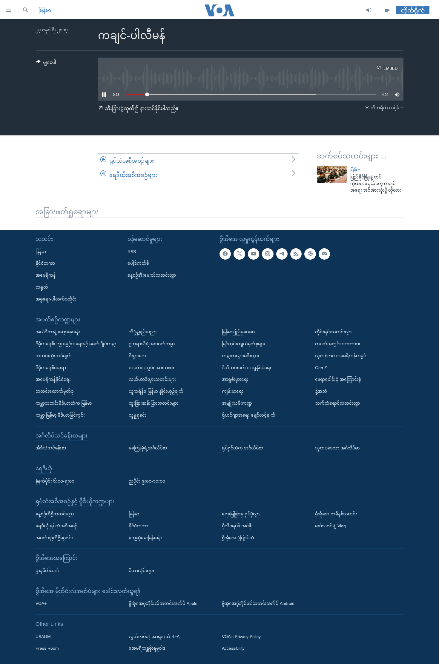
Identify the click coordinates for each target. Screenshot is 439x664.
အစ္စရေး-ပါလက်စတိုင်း (56, 299)
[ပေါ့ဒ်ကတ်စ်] (310, 253)
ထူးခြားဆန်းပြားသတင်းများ (153, 403)
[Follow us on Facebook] (225, 253)
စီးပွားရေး (137, 355)
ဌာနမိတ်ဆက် (47, 570)
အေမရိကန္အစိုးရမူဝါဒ (147, 648)
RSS (132, 251)
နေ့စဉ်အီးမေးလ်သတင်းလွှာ (152, 275)
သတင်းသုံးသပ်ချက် (54, 355)
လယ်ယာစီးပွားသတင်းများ (152, 379)
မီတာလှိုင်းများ (141, 570)
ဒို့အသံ (321, 391)
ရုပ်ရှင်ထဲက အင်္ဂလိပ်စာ (242, 448)
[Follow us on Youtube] (253, 253)
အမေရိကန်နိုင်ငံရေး (53, 379)
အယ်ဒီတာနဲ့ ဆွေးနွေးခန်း (58, 331)
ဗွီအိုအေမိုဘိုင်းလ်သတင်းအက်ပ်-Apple (163, 603)
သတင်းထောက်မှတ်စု (54, 391)
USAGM (43, 636)
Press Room (47, 648)
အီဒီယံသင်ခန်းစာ (51, 448)
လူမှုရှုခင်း (137, 415)
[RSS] (296, 253)
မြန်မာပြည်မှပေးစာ (238, 331)
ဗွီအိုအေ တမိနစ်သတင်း (336, 514)
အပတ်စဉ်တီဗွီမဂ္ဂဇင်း (54, 537)
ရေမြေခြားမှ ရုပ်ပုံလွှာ (241, 514)
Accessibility (233, 648)
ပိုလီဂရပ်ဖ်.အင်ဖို (236, 525)
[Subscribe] (324, 253)
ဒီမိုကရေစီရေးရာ (51, 367)
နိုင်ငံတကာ (45, 263)
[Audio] (369, 10)
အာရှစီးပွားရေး (235, 379)
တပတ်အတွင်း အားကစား (151, 367)
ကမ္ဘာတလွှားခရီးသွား (240, 355)
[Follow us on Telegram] (282, 253)
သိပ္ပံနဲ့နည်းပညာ (142, 331)
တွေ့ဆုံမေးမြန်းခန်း (145, 537)
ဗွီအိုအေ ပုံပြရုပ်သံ (238, 537)
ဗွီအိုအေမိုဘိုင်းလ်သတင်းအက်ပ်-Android (258, 603)
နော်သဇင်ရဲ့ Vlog (330, 525)
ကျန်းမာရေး (232, 391)
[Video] (387, 10)
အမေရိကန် (46, 275)
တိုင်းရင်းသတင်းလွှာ (333, 331)
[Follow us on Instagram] (267, 253)
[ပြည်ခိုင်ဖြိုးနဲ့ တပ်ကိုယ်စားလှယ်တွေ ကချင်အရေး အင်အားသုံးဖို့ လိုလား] (332, 174)
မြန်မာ (45, 10)
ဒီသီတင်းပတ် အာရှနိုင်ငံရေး (246, 367)
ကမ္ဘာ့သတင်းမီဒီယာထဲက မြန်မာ (64, 403)
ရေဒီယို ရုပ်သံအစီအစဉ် (56, 525)
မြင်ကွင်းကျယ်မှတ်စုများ (243, 343)
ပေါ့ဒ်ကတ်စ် (138, 263)
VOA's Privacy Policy (241, 636)
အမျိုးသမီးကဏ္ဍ (237, 403)
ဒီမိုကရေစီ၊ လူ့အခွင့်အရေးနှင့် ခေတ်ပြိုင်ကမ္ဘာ (76, 343)
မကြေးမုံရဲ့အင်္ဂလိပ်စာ (148, 448)
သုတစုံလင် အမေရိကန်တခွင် (340, 355)
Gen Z (321, 367)
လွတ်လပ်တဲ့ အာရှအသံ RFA (154, 636)
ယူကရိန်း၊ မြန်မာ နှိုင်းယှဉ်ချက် (156, 391)
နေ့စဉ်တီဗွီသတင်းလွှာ (55, 514)
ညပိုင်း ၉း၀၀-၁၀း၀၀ (147, 480)
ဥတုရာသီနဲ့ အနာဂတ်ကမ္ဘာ (152, 343)
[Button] (46, 64)
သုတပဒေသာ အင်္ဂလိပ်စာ (337, 448)
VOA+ (41, 603)
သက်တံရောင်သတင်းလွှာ (337, 403)
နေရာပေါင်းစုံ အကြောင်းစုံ (338, 379)
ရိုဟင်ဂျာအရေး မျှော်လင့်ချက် (248, 415)
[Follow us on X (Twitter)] (239, 253)
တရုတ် (42, 287)
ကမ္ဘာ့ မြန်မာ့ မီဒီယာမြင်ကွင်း (60, 415)
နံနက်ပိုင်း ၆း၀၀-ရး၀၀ (55, 480)
